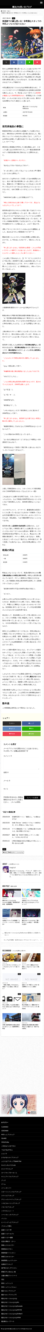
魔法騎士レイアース (7, 1321)
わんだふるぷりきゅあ (8, 1165)
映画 (5, 852)
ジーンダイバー (6, 1188)
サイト (5, 789)
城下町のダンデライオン (9, 1268)
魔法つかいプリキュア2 (8, 1295)
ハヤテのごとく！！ (7, 1211)
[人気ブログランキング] (19, 1113)
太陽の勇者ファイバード (9, 1275)
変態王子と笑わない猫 (8, 1272)
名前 (6, 772)
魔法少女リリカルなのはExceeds (12, 1306)
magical (13, 867)
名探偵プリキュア (7, 1264)
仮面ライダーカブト (7, 1234)
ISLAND (4, 1138)
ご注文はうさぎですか (8, 1146)
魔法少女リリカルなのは (16, 852)
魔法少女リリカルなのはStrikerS (11, 1314)
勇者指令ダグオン (7, 1249)
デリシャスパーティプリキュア (11, 1199)
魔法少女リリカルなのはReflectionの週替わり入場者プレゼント (23, 934)
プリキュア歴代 (6, 1226)
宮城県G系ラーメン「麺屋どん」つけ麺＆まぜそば (26, 818)
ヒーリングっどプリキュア (10, 1222)
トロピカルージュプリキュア (10, 1203)
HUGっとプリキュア (8, 1134)
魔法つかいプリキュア (8, 1291)
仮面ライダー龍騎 (7, 1237)
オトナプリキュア (7, 1169)
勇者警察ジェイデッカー (9, 1260)
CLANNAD (4, 1127)
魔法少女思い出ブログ (22, 7)
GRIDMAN (4, 1131)
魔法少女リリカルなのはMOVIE (11, 1310)
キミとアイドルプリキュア (10, 1176)
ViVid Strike (5, 1142)
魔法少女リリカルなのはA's (10, 1302)
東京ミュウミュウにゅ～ (9, 1287)
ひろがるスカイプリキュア (10, 1157)
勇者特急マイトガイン (8, 1253)
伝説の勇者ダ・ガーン (8, 1241)
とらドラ (4, 1153)
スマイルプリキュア (7, 1195)
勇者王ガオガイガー (7, 1256)
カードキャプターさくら (9, 1173)
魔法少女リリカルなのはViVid (11, 1317)
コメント (7, 756)
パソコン (4, 1218)
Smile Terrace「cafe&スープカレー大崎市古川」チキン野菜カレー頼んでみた (26, 824)
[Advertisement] (22, 1068)
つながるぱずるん (7, 1150)
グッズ (3, 1180)
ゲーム (3, 1184)
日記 (4, 812)
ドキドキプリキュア (7, 1207)
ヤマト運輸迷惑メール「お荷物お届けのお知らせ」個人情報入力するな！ (26, 830)
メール (6, 781)
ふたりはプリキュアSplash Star (11, 1161)
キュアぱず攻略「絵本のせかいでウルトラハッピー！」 (21, 940)
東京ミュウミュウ (7, 1283)
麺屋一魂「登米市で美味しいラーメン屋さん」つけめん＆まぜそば (25, 836)
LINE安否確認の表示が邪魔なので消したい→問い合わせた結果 (26, 842)
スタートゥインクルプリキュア (11, 1192)
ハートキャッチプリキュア (10, 1214)
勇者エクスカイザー (7, 1245)
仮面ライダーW (6, 1230)
